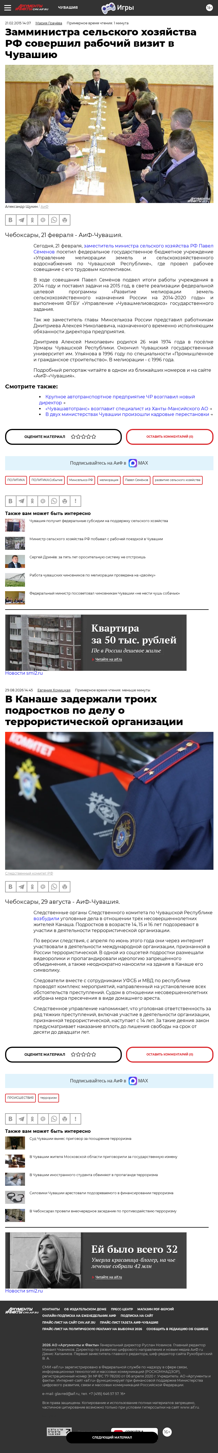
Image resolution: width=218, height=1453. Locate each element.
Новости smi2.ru (24, 673)
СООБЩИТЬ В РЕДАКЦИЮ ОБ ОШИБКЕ (177, 1329)
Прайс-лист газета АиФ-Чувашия (129, 1322)
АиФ (45, 206)
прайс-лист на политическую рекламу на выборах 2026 (92, 1329)
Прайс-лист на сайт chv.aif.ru (68, 1322)
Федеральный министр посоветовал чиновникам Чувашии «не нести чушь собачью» (105, 593)
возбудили (46, 918)
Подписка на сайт (137, 1316)
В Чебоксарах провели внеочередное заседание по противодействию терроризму (103, 1211)
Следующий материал (112, 1437)
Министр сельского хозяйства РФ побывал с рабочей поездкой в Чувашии (96, 539)
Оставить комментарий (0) (169, 437)
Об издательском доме (85, 1309)
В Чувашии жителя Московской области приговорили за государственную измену (103, 1157)
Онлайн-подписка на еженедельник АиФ (79, 1316)
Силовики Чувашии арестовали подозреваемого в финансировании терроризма (101, 1193)
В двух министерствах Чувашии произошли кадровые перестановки (127, 414)
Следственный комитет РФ (29, 873)
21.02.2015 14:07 (18, 23)
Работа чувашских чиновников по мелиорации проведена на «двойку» (93, 575)
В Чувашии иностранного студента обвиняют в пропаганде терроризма (94, 1175)
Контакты (51, 1309)
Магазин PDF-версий (155, 1309)
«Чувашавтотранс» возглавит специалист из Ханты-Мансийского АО (126, 408)
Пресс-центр (122, 1309)
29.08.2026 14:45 (19, 690)
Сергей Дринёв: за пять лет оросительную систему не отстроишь (88, 557)
